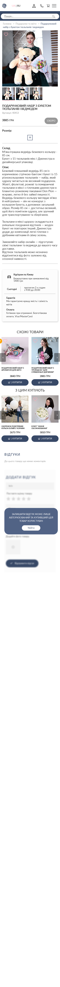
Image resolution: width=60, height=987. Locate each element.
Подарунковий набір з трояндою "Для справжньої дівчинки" (42, 370)
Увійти (31, 528)
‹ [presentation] (2, 357)
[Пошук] (53, 16)
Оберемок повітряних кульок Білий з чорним (12, 427)
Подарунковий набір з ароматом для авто (12, 369)
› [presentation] (57, 357)
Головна (7, 24)
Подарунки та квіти (26, 24)
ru (18, 6)
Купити (16, 382)
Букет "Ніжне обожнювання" (39, 427)
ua (13, 6)
